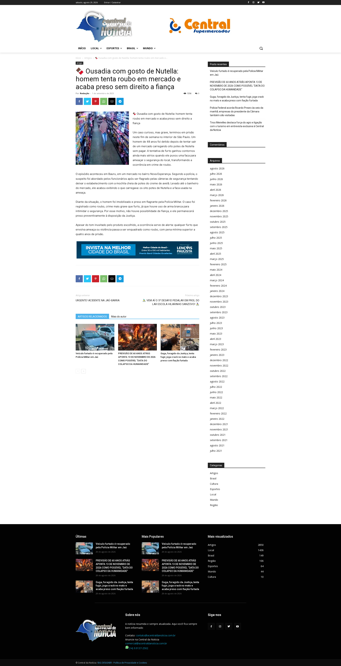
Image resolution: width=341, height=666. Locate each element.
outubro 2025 (218, 221)
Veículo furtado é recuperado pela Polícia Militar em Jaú (236, 73)
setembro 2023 (219, 312)
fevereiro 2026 (218, 200)
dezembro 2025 (219, 211)
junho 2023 (216, 328)
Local (213, 494)
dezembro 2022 (219, 360)
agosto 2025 (217, 232)
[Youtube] (263, 3)
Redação (84, 93)
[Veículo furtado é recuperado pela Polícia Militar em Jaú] (95, 337)
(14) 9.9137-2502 (138, 648)
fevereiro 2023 (218, 349)
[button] (261, 48)
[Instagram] (253, 3)
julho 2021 (216, 450)
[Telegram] (120, 101)
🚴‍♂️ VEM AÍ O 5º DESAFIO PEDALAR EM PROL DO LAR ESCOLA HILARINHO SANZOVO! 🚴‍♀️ (170, 302)
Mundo (214, 499)
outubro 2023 (218, 307)
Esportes (215, 489)
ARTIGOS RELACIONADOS (92, 316)
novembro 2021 (219, 429)
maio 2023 (216, 333)
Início (78, 57)
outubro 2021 (218, 434)
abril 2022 (215, 402)
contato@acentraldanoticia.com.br (155, 635)
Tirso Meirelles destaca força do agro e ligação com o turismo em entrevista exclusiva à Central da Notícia (237, 126)
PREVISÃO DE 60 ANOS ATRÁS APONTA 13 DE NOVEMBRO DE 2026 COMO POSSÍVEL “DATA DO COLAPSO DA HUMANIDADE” (237, 86)
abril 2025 (215, 253)
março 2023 (217, 344)
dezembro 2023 (219, 296)
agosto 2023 (217, 317)
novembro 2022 (219, 365)
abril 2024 (215, 275)
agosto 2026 (217, 168)
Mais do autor (118, 316)
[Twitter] (258, 3)
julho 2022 (216, 386)
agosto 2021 (217, 445)
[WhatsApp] (103, 101)
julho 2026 (216, 173)
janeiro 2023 (217, 355)
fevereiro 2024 (218, 285)
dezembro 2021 (219, 424)
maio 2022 (216, 397)
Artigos (88, 57)
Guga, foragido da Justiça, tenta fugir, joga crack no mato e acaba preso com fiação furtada (178, 357)
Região (214, 505)
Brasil (213, 478)
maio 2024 (216, 269)
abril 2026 (215, 189)
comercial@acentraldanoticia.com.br (146, 643)
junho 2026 (216, 179)
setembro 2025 (219, 227)
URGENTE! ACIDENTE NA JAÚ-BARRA (98, 300)
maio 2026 (216, 184)
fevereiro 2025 (218, 264)
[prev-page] (78, 371)
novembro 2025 (219, 216)
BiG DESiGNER (105, 662)
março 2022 (217, 408)
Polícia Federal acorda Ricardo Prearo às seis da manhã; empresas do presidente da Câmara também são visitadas (236, 111)
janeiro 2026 (217, 205)
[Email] (111, 101)
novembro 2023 (219, 301)
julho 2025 (216, 237)
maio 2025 (216, 248)
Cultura (214, 483)
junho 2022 (216, 392)
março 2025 (217, 259)
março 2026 (217, 195)
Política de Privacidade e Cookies (130, 662)
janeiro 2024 (217, 291)
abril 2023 (215, 339)
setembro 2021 (219, 440)
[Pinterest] (95, 101)
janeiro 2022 (217, 418)
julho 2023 (216, 323)
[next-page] (83, 371)
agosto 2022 (217, 381)
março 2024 (217, 280)
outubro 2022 (218, 371)
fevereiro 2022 (218, 413)
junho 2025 (216, 243)
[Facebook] (249, 3)
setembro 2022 (219, 376)
